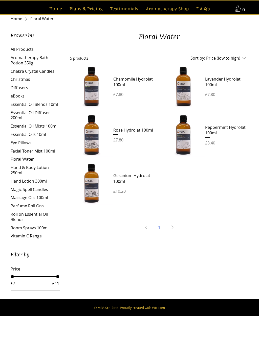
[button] (241, 8)
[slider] (12, 277)
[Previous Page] (146, 227)
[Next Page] (172, 227)
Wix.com (158, 307)
